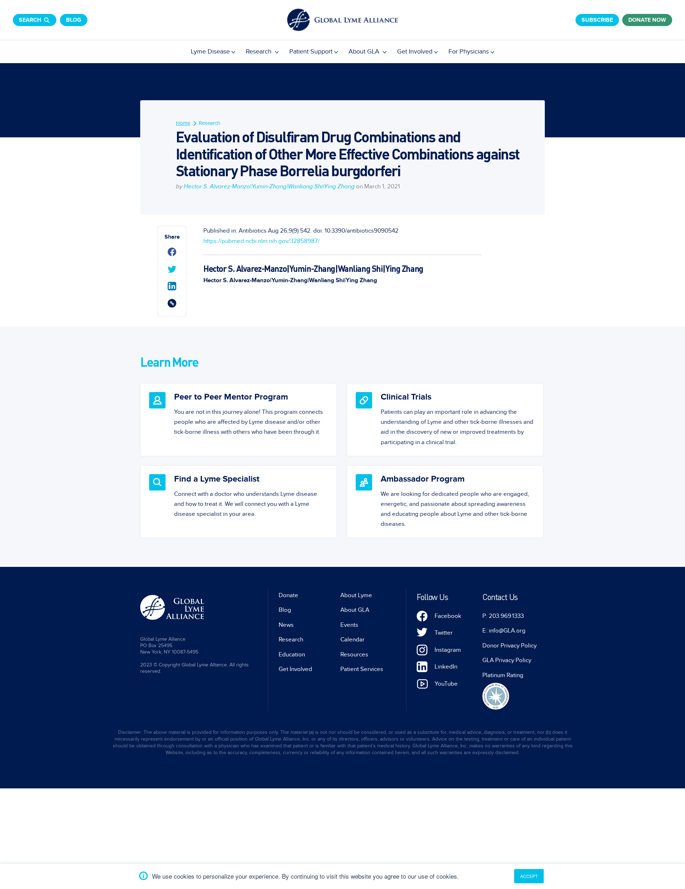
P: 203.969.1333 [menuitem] (503, 616)
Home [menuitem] (183, 123)
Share (172, 236)
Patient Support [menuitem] (311, 51)
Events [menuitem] (349, 625)
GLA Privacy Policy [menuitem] (506, 660)
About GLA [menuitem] (365, 51)
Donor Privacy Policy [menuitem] (509, 645)
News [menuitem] (286, 625)
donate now (647, 20)
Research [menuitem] (259, 51)
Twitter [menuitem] (444, 632)
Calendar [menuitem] (352, 639)
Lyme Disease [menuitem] (210, 51)
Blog (73, 20)
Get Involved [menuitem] (414, 51)
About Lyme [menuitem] (356, 595)
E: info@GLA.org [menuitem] (504, 630)
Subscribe (597, 20)
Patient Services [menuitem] (361, 669)
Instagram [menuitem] (448, 650)
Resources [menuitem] (354, 654)
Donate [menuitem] (288, 595)
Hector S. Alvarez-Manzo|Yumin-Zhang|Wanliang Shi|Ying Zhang (269, 186)
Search (30, 20)
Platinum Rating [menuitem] (502, 675)
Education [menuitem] (292, 654)
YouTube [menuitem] (446, 683)
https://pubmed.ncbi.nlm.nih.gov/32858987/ (261, 241)
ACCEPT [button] (529, 876)
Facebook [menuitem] (448, 616)
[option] (238, 419)
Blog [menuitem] (285, 610)
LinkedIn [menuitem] (446, 666)
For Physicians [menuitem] (468, 51)
